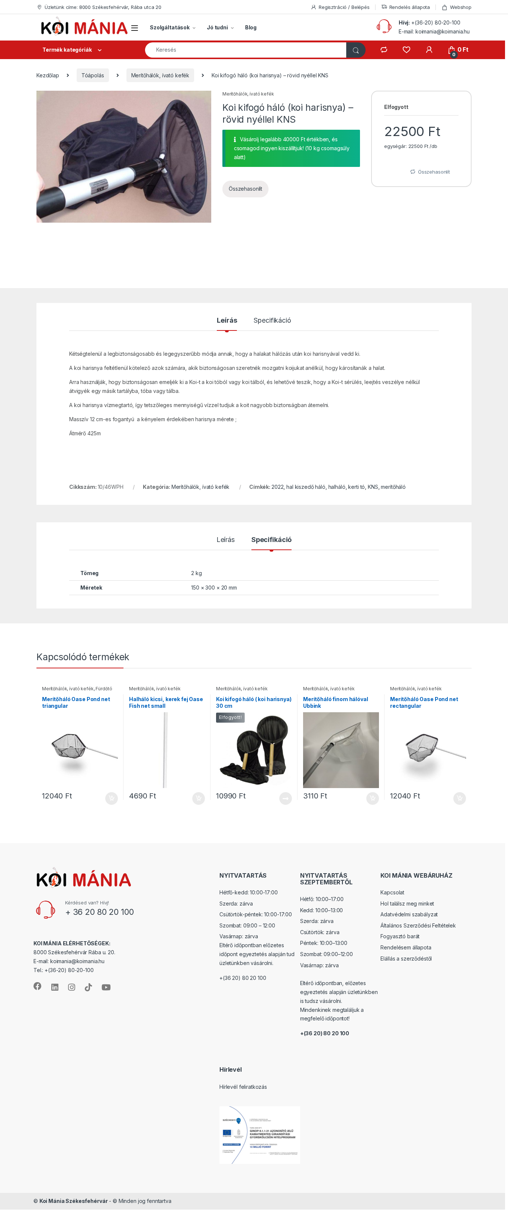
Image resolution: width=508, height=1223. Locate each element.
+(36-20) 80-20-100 (435, 22)
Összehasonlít (245, 188)
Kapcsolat (392, 892)
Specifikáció (272, 320)
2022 (277, 487)
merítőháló (393, 487)
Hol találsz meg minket (407, 903)
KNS (373, 487)
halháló (336, 487)
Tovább (282, 798)
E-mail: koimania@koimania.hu (434, 31)
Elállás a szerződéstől (406, 958)
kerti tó (356, 487)
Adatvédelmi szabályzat (409, 914)
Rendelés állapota (409, 7)
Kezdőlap (47, 75)
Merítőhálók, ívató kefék (160, 75)
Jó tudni (217, 27)
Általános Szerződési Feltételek (418, 925)
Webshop (461, 7)
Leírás (227, 320)
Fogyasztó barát (399, 936)
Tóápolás (92, 75)
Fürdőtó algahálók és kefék (77, 691)
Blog (251, 27)
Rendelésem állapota (405, 947)
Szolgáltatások (170, 27)
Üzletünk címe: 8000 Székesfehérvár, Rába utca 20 (103, 7)
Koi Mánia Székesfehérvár (73, 1201)
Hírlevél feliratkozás (243, 1087)
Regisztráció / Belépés (344, 7)
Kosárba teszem (108, 798)
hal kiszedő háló (305, 487)
